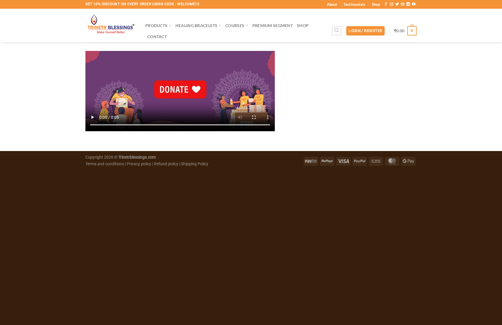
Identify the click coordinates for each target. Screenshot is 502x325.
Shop (376, 4)
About (332, 4)
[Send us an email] (402, 4)
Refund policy (166, 163)
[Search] (336, 30)
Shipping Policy (194, 163)
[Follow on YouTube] (413, 4)
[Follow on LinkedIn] (408, 4)
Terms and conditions (104, 163)
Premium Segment (272, 25)
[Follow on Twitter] (397, 4)
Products (156, 25)
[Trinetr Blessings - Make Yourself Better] (111, 25)
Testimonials (354, 4)
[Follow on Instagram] (391, 4)
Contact (157, 36)
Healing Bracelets (196, 25)
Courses (234, 25)
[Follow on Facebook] (386, 4)
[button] (365, 31)
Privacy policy (139, 163)
